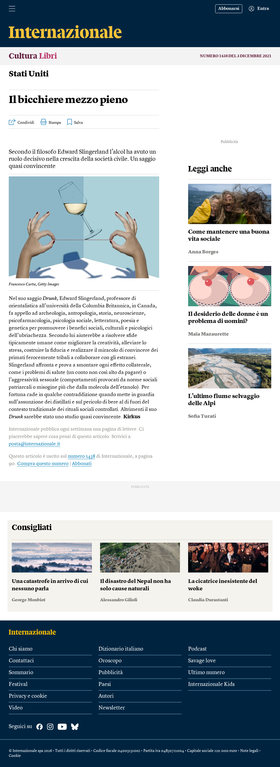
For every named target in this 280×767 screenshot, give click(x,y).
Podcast (197, 649)
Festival (18, 684)
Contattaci (21, 661)
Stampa (55, 123)
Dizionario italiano (120, 649)
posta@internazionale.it (34, 444)
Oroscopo (110, 661)
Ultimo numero (206, 673)
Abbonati (82, 463)
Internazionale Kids (211, 684)
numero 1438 (81, 456)
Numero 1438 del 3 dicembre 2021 (235, 56)
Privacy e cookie (28, 696)
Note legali (249, 751)
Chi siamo (21, 649)
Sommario (21, 673)
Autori (106, 696)
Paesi (104, 684)
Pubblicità (110, 673)
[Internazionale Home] (34, 632)
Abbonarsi (228, 9)
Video (16, 708)
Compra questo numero (43, 463)
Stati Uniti (29, 74)
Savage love (202, 661)
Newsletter (111, 708)
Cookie (15, 756)
